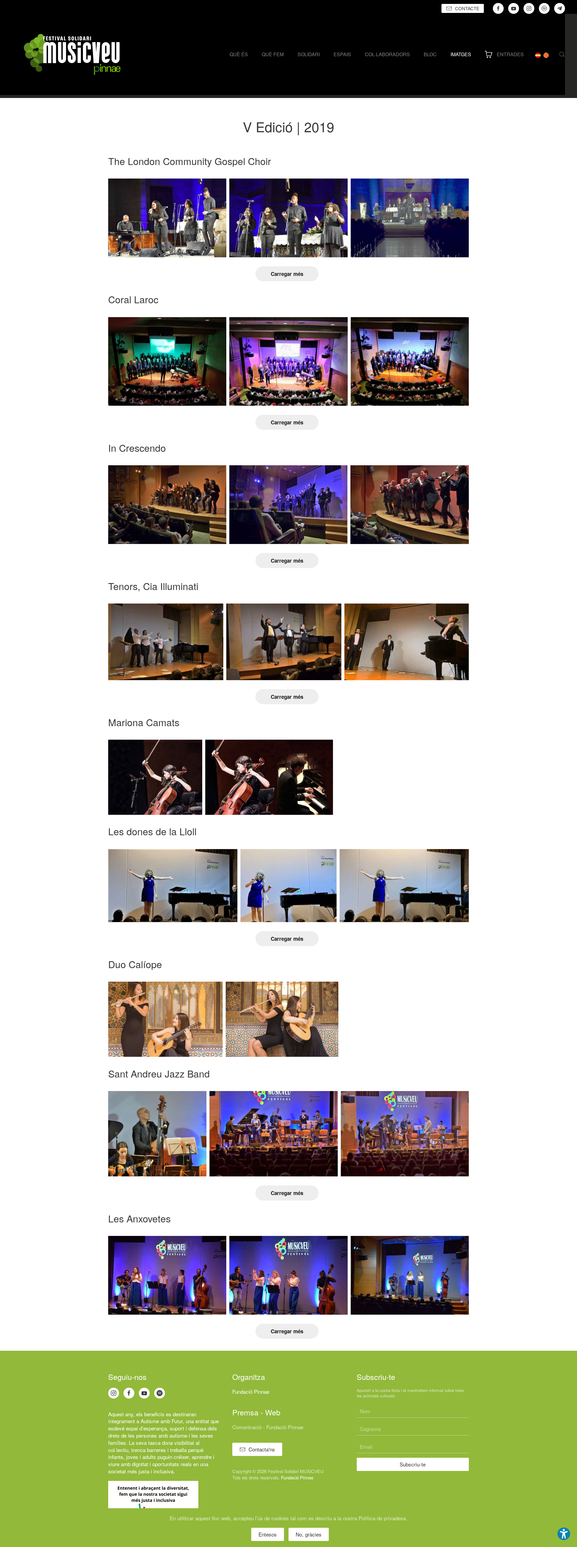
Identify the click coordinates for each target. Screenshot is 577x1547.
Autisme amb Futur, (162, 1421)
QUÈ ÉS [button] (239, 54)
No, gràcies (309, 1534)
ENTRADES (510, 54)
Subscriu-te (413, 1464)
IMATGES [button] (460, 54)
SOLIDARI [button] (309, 54)
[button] (562, 54)
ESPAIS (342, 54)
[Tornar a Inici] (72, 54)
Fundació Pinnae (250, 1391)
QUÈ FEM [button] (273, 54)
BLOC (430, 54)
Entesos (267, 1534)
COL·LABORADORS (387, 54)
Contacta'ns (262, 1449)
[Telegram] (559, 8)
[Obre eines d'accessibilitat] (564, 1534)
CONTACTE (467, 8)
